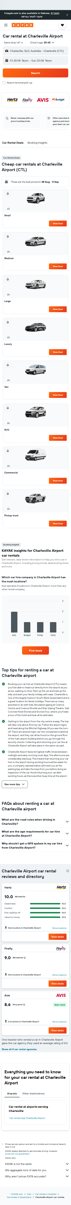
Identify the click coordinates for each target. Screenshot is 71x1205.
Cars (29, 1194)
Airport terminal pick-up (19, 82)
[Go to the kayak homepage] (22, 25)
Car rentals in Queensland (19, 1197)
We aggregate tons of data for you (25, 1170)
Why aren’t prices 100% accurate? (25, 1176)
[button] (67, 15)
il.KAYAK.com (17, 1194)
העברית (55, 13)
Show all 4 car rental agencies (19, 1049)
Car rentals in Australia (45, 1194)
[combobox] (14, 42)
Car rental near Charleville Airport (27, 1118)
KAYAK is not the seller (18, 1164)
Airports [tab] (12, 1093)
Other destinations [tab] (33, 1093)
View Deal (58, 223)
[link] (35, 650)
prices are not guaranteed (17, 1153)
